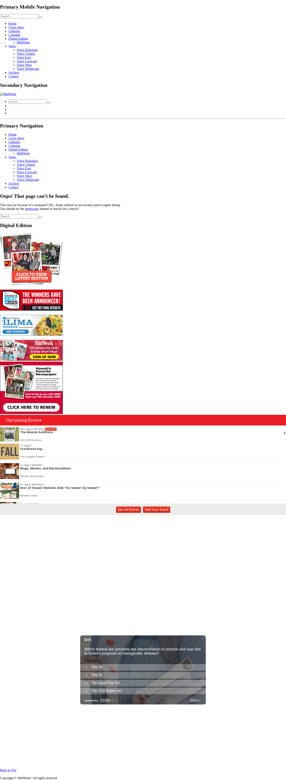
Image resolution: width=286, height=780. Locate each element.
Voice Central (26, 53)
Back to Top (8, 770)
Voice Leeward (27, 61)
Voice (12, 46)
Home (12, 23)
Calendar (14, 35)
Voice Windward (28, 69)
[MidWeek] (8, 94)
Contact (13, 76)
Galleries (14, 31)
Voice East (24, 57)
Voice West (24, 65)
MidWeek (23, 42)
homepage (32, 209)
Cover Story (16, 27)
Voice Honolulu (27, 50)
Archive (13, 72)
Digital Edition (18, 38)
